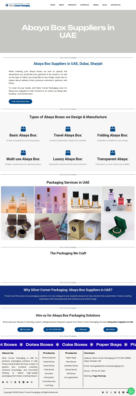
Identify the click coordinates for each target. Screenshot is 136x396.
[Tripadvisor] (32, 382)
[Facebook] (3, 382)
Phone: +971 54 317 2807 (94, 371)
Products (72, 5)
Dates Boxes (30, 344)
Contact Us (115, 5)
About (61, 5)
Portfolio (84, 5)
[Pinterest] (15, 382)
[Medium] (23, 382)
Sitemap (88, 376)
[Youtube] (27, 382)
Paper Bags (100, 344)
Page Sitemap (99, 376)
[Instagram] (7, 382)
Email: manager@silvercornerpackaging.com (104, 366)
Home (52, 5)
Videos (96, 5)
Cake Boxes (66, 344)
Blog (105, 5)
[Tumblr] (19, 382)
